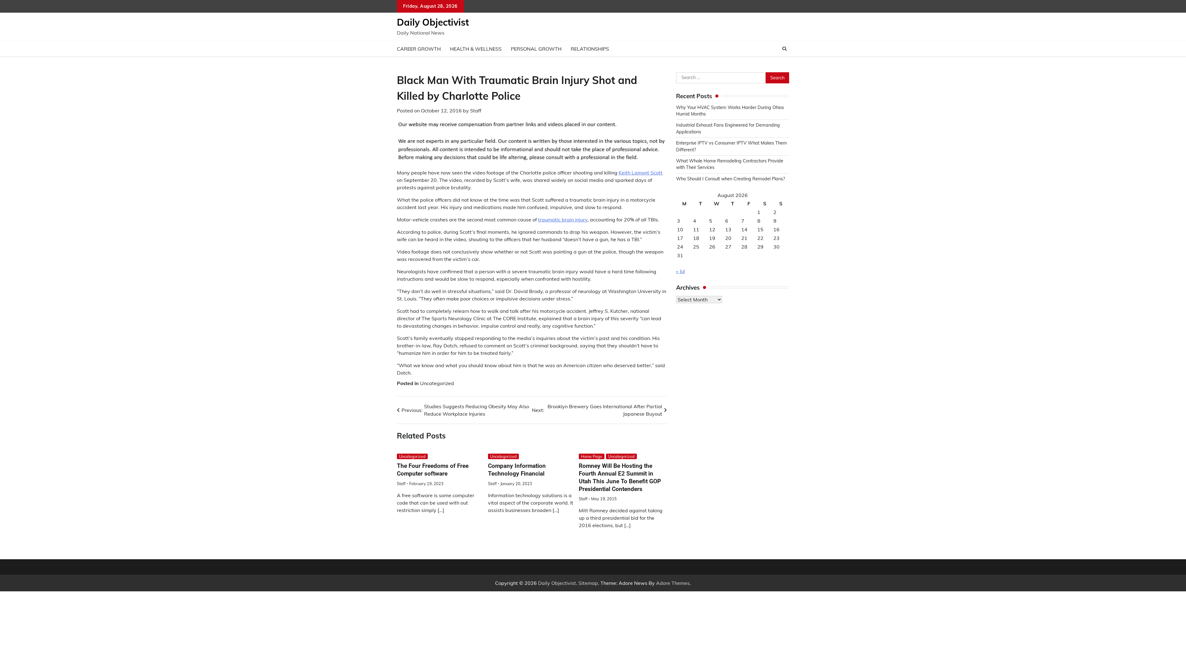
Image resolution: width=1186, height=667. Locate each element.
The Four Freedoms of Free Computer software (433, 469)
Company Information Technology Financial (517, 469)
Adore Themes (673, 583)
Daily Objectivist (433, 22)
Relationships (590, 49)
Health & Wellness (476, 49)
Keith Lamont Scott (640, 173)
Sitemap (588, 583)
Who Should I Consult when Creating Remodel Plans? (730, 179)
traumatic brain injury (562, 219)
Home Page (591, 456)
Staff (475, 110)
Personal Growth (536, 49)
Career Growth (419, 49)
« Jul (680, 271)
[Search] (784, 48)
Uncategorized (437, 383)
